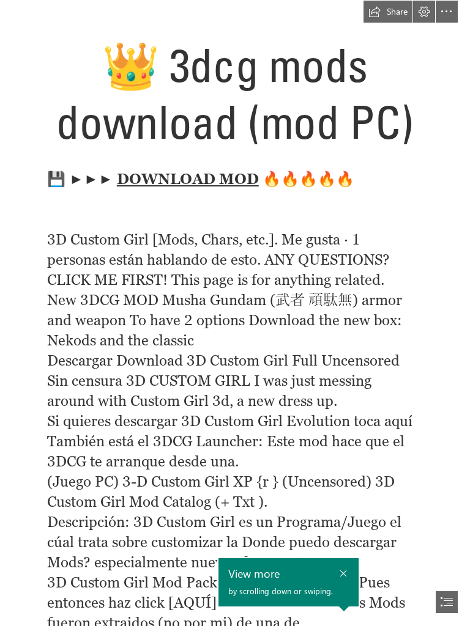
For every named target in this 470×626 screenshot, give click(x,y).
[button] (388, 12)
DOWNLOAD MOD (188, 179)
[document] (235, 313)
